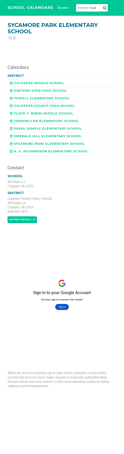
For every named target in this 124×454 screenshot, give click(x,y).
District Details (20, 219)
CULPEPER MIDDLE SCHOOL (39, 83)
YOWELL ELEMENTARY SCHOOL (42, 98)
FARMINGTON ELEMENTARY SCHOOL (46, 121)
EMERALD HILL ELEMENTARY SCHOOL (47, 136)
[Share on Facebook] (14, 38)
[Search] (104, 8)
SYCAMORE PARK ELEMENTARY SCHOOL (49, 144)
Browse (63, 8)
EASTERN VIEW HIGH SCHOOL (40, 90)
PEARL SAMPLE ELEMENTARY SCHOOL (48, 128)
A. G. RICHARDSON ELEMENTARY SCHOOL (51, 151)
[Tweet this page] (10, 38)
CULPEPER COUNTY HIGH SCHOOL (44, 106)
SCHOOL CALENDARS (30, 7)
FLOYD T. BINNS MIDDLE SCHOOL (43, 113)
